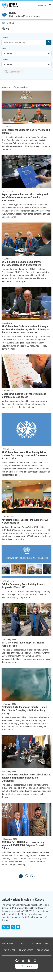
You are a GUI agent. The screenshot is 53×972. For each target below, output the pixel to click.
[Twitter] (13, 927)
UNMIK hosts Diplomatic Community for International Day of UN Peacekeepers (22, 263)
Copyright (36, 943)
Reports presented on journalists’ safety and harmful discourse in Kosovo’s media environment (25, 197)
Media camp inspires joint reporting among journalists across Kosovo (24, 395)
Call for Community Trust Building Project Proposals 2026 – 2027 (23, 586)
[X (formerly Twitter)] (29, 960)
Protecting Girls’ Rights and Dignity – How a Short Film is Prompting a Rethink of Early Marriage (24, 710)
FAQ (46, 943)
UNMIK (12, 13)
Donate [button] (28, 966)
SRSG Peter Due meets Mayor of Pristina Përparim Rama (23, 644)
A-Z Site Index (8, 943)
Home (4, 23)
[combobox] (26, 53)
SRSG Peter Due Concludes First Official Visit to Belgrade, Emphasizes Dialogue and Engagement (26, 777)
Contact (23, 943)
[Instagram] (8, 927)
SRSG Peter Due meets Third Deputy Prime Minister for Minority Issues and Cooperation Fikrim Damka (25, 455)
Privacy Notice (26, 950)
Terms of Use (43, 950)
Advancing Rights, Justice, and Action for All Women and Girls (25, 521)
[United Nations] (10, 5)
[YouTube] (18, 927)
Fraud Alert (9, 950)
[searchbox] (25, 53)
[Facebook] (4, 927)
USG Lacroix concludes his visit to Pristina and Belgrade (26, 131)
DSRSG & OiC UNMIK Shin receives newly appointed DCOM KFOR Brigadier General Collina (23, 845)
